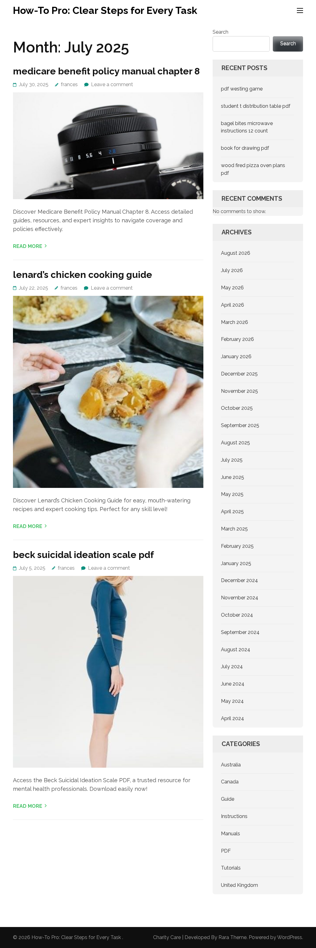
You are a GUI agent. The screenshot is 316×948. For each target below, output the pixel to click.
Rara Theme (232, 937)
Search (220, 32)
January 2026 (236, 356)
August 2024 (235, 649)
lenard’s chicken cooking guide (82, 274)
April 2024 (232, 718)
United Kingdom (239, 885)
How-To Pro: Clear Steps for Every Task (105, 10)
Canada (230, 782)
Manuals (230, 834)
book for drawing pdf (245, 148)
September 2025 (240, 425)
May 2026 (232, 288)
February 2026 (237, 339)
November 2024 (239, 598)
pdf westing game (242, 89)
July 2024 (232, 666)
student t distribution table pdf (255, 106)
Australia (231, 765)
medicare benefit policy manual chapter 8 (106, 71)
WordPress (289, 937)
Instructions (234, 816)
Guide (227, 799)
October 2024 (237, 615)
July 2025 (232, 460)
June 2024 (232, 684)
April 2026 (232, 305)
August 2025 (235, 443)
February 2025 (237, 546)
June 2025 (232, 477)
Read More (27, 246)
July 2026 (232, 270)
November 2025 (239, 391)
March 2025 (234, 529)
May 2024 (232, 701)
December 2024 (239, 580)
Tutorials (231, 868)
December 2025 (239, 374)
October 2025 (237, 408)
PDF (226, 851)
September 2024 (240, 632)
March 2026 (234, 322)
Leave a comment (112, 84)
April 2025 (232, 511)
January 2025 (236, 563)
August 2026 (235, 253)
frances (69, 84)
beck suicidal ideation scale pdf (83, 554)
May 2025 (232, 494)
